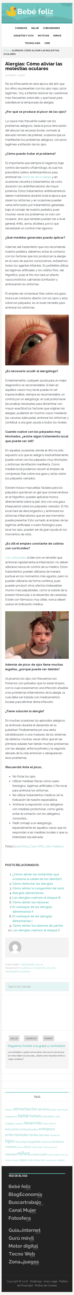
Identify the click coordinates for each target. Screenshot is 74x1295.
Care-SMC (37, 846)
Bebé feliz (37, 12)
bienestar (48, 1116)
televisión (40, 1160)
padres (35, 1154)
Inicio (6, 50)
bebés (35, 1116)
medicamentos (50, 1147)
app (54, 1109)
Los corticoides (15, 557)
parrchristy (22, 846)
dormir (52, 1123)
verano (60, 1160)
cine (57, 1116)
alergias (26, 968)
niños (23, 1153)
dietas (46, 1123)
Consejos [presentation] (31, 1038)
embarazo (47, 1129)
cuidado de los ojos (43, 968)
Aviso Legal (50, 1281)
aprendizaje (62, 1110)
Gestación (55, 1135)
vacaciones (51, 1160)
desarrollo (33, 1123)
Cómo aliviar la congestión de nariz (38, 888)
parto (44, 1154)
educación (12, 1129)
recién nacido (11, 1160)
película (64, 1155)
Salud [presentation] (14, 1038)
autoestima (11, 1116)
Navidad (11, 1154)
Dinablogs (36, 1281)
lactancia (46, 1141)
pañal (57, 1154)
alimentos (44, 1109)
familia (33, 1135)
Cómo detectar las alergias (32, 883)
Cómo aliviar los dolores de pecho (37, 925)
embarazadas (29, 1129)
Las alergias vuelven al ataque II (36, 930)
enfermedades (17, 1135)
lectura (20, 1147)
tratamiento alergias (18, 971)
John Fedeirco (54, 846)
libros (27, 1146)
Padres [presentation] (48, 1038)
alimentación (25, 1109)
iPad (17, 1142)
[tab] (12, 1039)
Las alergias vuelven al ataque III (36, 897)
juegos (24, 1141)
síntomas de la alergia (36, 177)
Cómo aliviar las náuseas (30, 902)
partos (51, 1155)
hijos (9, 1141)
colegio (9, 1123)
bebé (23, 1115)
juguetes (35, 1141)
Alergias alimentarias (28, 893)
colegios (19, 1123)
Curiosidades (27, 964)
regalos (23, 1160)
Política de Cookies (46, 1285)
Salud (39, 964)
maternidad (37, 1147)
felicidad (44, 1135)
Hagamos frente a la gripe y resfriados (36, 1046)
